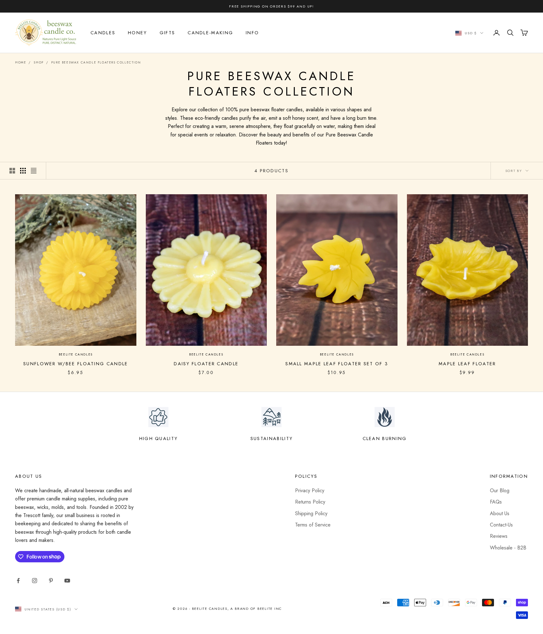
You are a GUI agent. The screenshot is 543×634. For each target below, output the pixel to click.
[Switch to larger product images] (12, 170)
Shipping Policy (311, 513)
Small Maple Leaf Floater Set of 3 (336, 364)
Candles (102, 33)
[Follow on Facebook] (18, 580)
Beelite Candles (76, 354)
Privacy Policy (309, 490)
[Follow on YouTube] (67, 580)
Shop (38, 62)
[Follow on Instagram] (34, 580)
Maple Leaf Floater (467, 364)
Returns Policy (310, 501)
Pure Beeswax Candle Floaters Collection (96, 62)
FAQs (496, 501)
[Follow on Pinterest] (51, 580)
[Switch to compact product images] (33, 170)
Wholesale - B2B (508, 547)
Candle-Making (210, 33)
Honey (137, 33)
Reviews (498, 536)
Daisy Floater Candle (206, 364)
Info (252, 33)
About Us (499, 513)
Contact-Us (501, 524)
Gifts (167, 33)
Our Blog (499, 490)
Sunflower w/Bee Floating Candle (75, 364)
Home (20, 62)
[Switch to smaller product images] (23, 170)
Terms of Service (313, 524)
